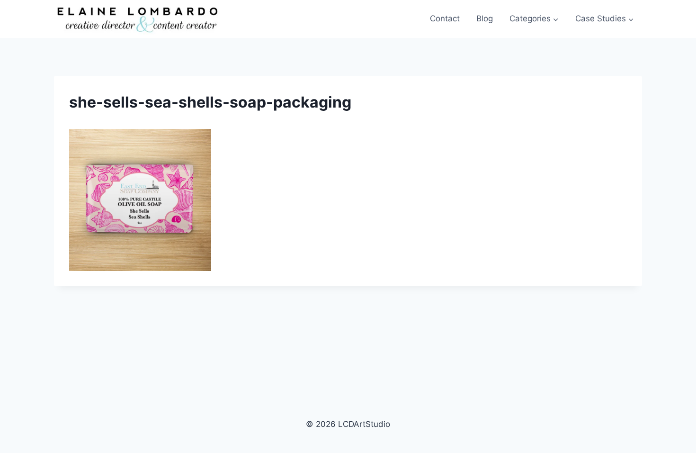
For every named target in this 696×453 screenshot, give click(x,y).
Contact (445, 18)
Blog (484, 18)
